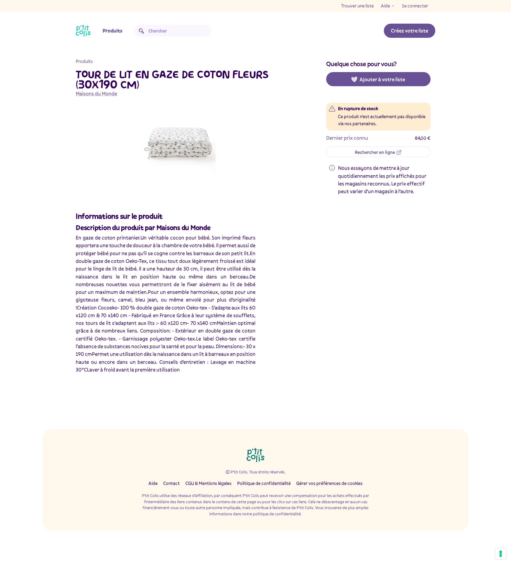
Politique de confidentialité (264, 483)
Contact (171, 483)
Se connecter (415, 6)
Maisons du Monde (96, 93)
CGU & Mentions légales (208, 483)
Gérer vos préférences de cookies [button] (329, 483)
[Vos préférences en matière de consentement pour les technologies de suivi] (500, 553)
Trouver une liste (357, 6)
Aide (385, 6)
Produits (112, 30)
